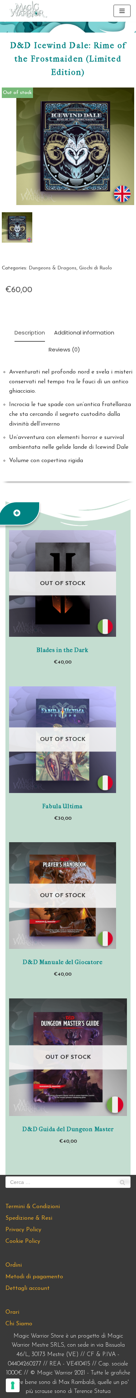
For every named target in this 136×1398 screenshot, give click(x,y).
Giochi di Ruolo (95, 268)
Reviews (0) (64, 349)
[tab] (30, 333)
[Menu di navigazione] (122, 11)
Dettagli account (27, 1288)
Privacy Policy (23, 1230)
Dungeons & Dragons (53, 268)
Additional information (84, 332)
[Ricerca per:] (68, 1182)
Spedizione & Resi (28, 1218)
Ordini (13, 1265)
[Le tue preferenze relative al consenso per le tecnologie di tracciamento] (13, 1385)
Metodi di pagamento (34, 1277)
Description (30, 332)
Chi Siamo (18, 1324)
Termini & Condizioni (32, 1207)
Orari (12, 1312)
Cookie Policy (22, 1241)
